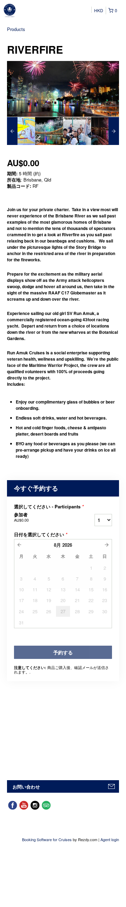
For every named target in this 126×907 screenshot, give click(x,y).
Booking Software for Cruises (47, 839)
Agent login (109, 839)
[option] (21, 131)
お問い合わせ (26, 786)
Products (16, 29)
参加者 (21, 517)
